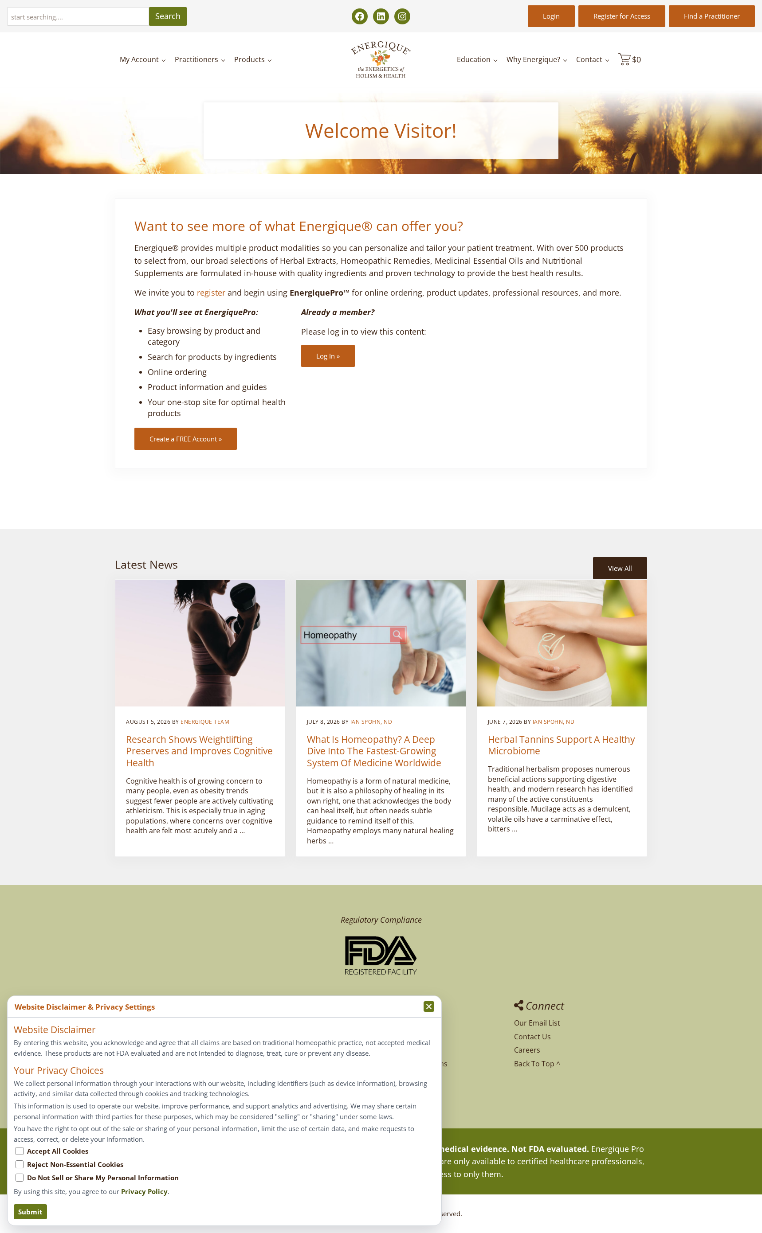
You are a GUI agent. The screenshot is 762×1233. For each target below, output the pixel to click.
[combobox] (78, 16)
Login (551, 16)
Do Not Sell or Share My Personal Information (103, 1177)
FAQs (389, 1023)
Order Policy (401, 1050)
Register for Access (621, 16)
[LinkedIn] (381, 16)
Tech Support (403, 1037)
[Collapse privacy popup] (429, 1006)
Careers (527, 1050)
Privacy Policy (403, 1077)
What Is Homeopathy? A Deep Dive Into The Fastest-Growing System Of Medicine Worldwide (374, 751)
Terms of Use (403, 1091)
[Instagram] (402, 16)
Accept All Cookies (57, 1151)
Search (168, 16)
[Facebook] (360, 16)
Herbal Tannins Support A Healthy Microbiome (561, 745)
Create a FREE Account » (185, 438)
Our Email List (537, 1023)
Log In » (328, 355)
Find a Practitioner (712, 16)
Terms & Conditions (414, 1064)
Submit (30, 1211)
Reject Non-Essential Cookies (75, 1164)
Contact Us (532, 1037)
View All (620, 568)
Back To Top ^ (537, 1064)
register (211, 292)
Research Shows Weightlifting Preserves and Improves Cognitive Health (199, 751)
